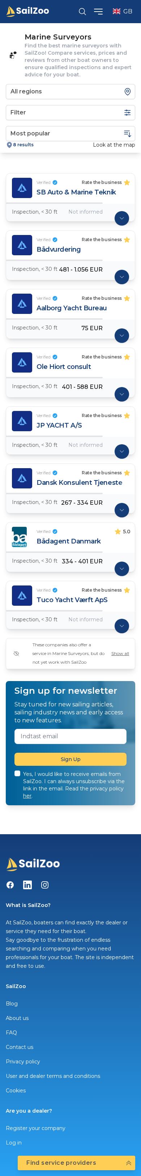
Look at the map (114, 145)
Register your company (35, 1128)
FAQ (11, 1032)
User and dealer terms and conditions (53, 1076)
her (27, 796)
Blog (12, 1003)
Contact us (19, 1047)
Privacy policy (23, 1061)
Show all (120, 653)
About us (17, 1018)
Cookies (16, 1090)
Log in (14, 1142)
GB (127, 11)
